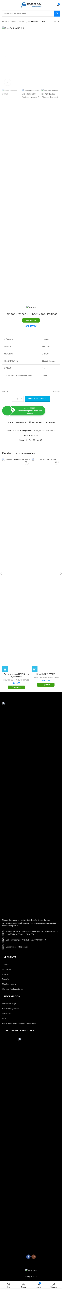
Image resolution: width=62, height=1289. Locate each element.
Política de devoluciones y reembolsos (19, 1023)
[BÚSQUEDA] (57, 14)
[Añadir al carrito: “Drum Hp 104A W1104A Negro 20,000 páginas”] (5, 669)
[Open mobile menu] (3, 5)
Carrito (5, 974)
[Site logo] (31, 5)
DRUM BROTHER (36, 21)
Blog (4, 1018)
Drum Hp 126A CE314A (45, 674)
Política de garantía (10, 1008)
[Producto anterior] (51, 21)
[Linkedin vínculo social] (37, 440)
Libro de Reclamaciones (12, 989)
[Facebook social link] (26, 440)
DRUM (22, 21)
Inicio (4, 21)
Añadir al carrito (37, 398)
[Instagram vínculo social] (33, 1257)
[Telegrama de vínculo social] (41, 440)
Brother (34, 435)
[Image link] (30, 808)
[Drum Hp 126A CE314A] (46, 565)
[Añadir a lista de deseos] (26, 462)
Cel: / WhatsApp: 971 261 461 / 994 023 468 (26, 940)
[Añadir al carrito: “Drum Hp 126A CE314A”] (34, 669)
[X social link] (30, 440)
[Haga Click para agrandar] (7, 82)
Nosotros (6, 1013)
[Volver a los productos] (54, 21)
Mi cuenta (6, 969)
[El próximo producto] (58, 21)
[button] (5, 57)
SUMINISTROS (23, 680)
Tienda (13, 21)
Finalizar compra (9, 984)
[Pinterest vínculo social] (34, 440)
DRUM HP (13, 680)
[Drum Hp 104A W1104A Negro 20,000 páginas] (16, 565)
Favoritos (6, 979)
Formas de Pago (9, 1003)
